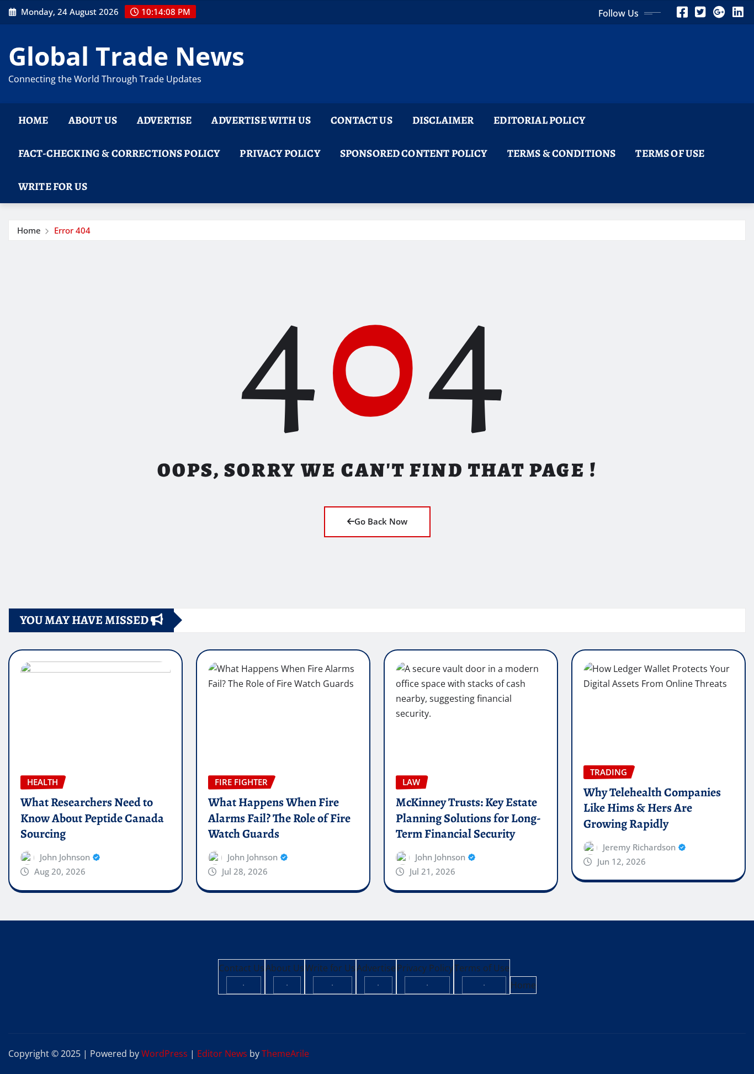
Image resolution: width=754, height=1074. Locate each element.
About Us (92, 120)
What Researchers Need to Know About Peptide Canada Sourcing (92, 818)
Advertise (164, 120)
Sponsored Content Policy (413, 153)
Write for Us (52, 186)
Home (33, 120)
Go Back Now (380, 521)
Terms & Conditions (561, 153)
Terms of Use (669, 153)
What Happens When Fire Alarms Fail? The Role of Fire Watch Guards (279, 818)
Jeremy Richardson (639, 847)
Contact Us (361, 120)
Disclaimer (443, 120)
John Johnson (65, 857)
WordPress (164, 1053)
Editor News (222, 1053)
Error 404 (72, 230)
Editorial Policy (539, 120)
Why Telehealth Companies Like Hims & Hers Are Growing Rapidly (652, 808)
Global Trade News (126, 56)
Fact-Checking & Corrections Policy (119, 153)
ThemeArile (285, 1053)
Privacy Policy (280, 153)
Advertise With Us (261, 120)
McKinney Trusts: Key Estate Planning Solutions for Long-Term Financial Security (468, 818)
